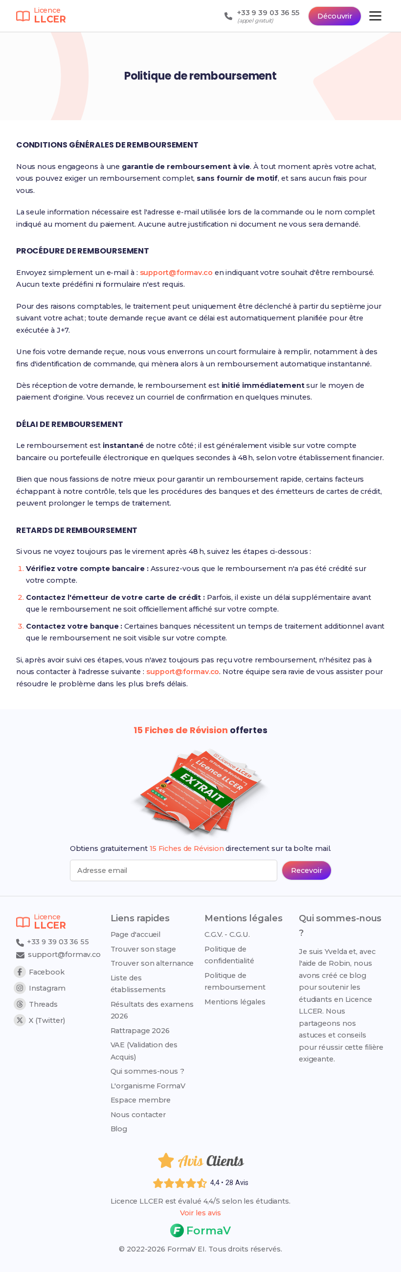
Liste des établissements (138, 984)
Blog (119, 1128)
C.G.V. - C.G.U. (227, 934)
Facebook (47, 972)
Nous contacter (138, 1114)
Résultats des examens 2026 (152, 1010)
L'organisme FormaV (148, 1085)
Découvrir (334, 16)
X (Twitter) (47, 1020)
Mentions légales (234, 1001)
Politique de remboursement (235, 981)
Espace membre (141, 1100)
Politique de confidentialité (229, 955)
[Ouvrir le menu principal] (375, 15)
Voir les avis (200, 1212)
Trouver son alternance (152, 963)
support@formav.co (176, 272)
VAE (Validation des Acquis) (144, 1050)
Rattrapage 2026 (140, 1030)
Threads (43, 1004)
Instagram (47, 988)
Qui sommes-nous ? (147, 1071)
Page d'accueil (136, 934)
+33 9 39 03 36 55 (57, 941)
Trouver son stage (143, 949)
